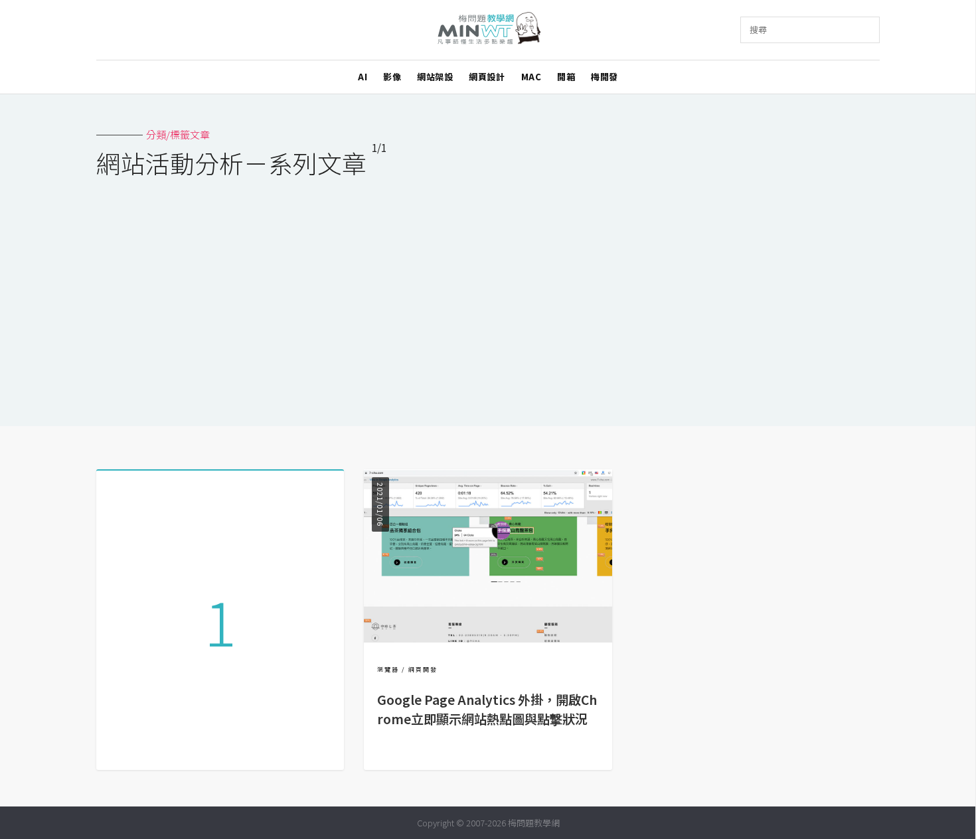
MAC (531, 76)
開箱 (566, 76)
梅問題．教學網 (488, 30)
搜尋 (758, 29)
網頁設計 (487, 76)
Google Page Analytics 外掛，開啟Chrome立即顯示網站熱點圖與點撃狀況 (487, 709)
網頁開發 (423, 669)
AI (362, 76)
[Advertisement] (488, 293)
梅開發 (604, 76)
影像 (392, 76)
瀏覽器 (388, 669)
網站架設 (435, 76)
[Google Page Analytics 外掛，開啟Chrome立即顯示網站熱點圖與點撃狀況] (487, 638)
